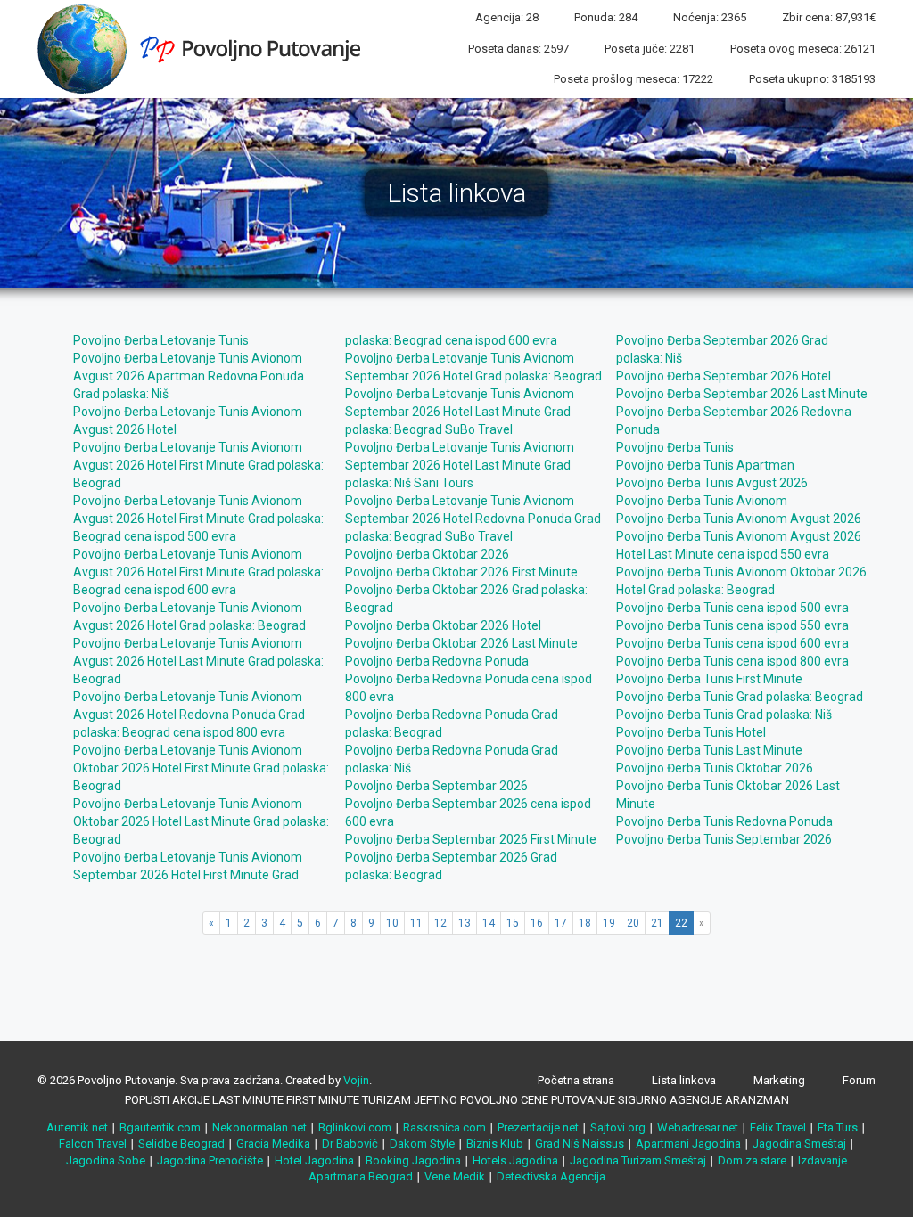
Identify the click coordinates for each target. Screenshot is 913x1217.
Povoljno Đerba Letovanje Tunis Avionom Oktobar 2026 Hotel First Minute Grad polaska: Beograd (201, 768)
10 (392, 923)
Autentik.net (77, 1127)
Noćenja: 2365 (709, 17)
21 (657, 923)
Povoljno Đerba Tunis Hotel (691, 732)
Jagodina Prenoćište (210, 1160)
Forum (859, 1080)
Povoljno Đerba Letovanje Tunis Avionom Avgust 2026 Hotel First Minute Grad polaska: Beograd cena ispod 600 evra (198, 572)
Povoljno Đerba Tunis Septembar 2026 (724, 839)
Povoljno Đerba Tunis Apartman (705, 465)
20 (633, 923)
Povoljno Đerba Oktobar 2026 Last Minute (461, 643)
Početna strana (576, 1080)
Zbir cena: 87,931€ (829, 17)
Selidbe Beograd (181, 1143)
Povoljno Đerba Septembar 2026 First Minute (470, 839)
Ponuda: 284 (605, 17)
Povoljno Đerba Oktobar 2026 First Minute (461, 572)
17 (561, 923)
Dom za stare (752, 1160)
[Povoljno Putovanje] (205, 48)
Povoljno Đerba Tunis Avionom (701, 501)
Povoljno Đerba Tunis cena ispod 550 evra (732, 625)
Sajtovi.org (618, 1127)
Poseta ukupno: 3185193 (812, 79)
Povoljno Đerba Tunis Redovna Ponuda (724, 821)
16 (537, 923)
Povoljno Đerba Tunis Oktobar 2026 (714, 768)
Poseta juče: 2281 (650, 48)
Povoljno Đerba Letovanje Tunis (161, 340)
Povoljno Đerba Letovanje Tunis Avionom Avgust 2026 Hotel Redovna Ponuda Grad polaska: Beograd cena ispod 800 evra (189, 714)
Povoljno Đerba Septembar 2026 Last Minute (742, 394)
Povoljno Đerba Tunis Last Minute (709, 750)
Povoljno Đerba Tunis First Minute (709, 679)
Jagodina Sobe (105, 1160)
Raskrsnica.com (444, 1127)
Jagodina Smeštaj (799, 1143)
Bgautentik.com (160, 1127)
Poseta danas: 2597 (518, 48)
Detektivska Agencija (551, 1176)
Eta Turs (838, 1127)
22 (681, 923)
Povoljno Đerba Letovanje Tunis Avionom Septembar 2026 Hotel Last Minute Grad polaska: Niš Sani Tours (459, 465)
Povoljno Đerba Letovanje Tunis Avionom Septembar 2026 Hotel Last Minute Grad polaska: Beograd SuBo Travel (459, 412)
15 (512, 923)
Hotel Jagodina (314, 1160)
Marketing (779, 1080)
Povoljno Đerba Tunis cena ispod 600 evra (732, 643)
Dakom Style (422, 1143)
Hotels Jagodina (515, 1160)
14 (488, 923)
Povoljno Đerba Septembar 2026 (436, 786)
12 (440, 923)
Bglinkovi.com (354, 1127)
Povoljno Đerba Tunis (675, 447)
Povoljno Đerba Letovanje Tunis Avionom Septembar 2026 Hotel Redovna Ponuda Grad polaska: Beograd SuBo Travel (473, 518)
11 (416, 923)
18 (585, 923)
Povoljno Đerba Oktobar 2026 (427, 554)
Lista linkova (684, 1080)
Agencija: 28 (507, 17)
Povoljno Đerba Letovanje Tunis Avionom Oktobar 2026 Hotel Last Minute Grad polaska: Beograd (201, 821)
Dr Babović (350, 1143)
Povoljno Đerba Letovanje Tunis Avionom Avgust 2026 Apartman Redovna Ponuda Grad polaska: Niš (188, 376)
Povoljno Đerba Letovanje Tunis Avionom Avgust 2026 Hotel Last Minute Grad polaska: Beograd (198, 661)
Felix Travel (778, 1127)
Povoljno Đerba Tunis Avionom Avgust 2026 (738, 518)
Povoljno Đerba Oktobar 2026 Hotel (443, 625)
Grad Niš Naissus (579, 1143)
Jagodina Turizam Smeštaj (638, 1160)
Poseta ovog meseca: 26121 (803, 48)
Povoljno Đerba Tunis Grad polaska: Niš (724, 714)
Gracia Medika (273, 1143)
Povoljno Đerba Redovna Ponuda (437, 661)
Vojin (356, 1080)
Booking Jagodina (413, 1160)
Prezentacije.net (538, 1127)
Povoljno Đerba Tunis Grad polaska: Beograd (739, 697)
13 (464, 923)
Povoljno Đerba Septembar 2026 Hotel (723, 376)
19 (609, 923)
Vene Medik (454, 1176)
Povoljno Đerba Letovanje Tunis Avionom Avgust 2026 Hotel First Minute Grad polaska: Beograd (198, 465)
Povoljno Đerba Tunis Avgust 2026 (712, 483)
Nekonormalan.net (259, 1127)
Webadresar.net (697, 1127)
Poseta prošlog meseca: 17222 (633, 79)
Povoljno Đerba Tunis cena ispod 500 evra (732, 607)
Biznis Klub (494, 1143)
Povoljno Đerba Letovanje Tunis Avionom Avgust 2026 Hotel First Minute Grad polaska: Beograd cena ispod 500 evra (198, 518)
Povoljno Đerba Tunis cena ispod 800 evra (732, 661)
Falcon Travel (93, 1143)
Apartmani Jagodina (688, 1143)
